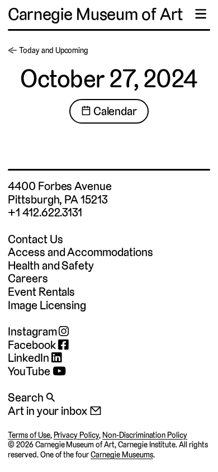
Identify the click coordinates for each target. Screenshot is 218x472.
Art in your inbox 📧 (55, 410)
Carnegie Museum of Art (95, 14)
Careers (28, 278)
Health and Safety (51, 265)
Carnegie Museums (122, 455)
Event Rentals (41, 291)
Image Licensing (47, 305)
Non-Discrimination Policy (144, 435)
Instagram (33, 331)
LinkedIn (29, 358)
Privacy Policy (76, 435)
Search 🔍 (31, 397)
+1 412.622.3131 (45, 212)
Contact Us (35, 239)
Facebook (33, 345)
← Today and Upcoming (48, 50)
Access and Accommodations (80, 251)
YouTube (30, 371)
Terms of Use (29, 435)
